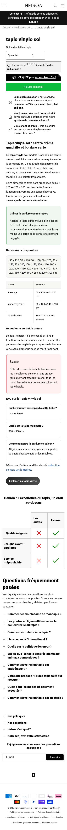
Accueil (7, 27)
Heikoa (18, 808)
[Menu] (4, 5)
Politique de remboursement (22, 812)
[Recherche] (55, 5)
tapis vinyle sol (46, 27)
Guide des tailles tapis (18, 47)
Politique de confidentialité (49, 812)
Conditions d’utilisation (17, 817)
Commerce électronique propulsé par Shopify (40, 808)
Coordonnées (57, 817)
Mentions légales (49, 823)
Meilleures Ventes (24, 27)
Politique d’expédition (39, 817)
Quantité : (13, 55)
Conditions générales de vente (26, 823)
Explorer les (23, 481)
